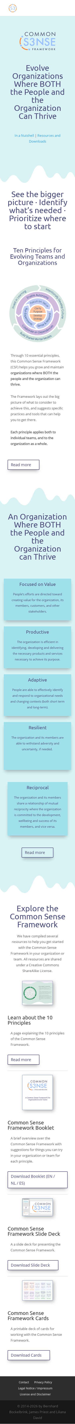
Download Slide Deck (30, 1265)
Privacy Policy (43, 1382)
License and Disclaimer (35, 1394)
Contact (24, 1382)
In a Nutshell (24, 135)
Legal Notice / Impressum (35, 1388)
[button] (64, 10)
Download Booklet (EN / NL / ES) (33, 1180)
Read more (21, 464)
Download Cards (26, 1355)
